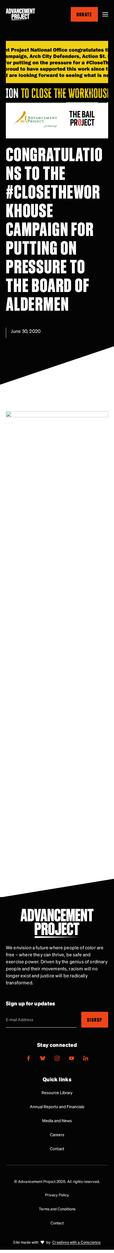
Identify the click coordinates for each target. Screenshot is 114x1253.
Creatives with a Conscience (76, 1242)
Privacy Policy (57, 1194)
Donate (84, 14)
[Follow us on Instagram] (57, 1058)
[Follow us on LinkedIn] (85, 1058)
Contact (57, 1148)
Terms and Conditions (57, 1208)
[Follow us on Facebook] (28, 1058)
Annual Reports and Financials (57, 1106)
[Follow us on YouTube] (71, 1058)
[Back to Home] (20, 14)
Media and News (57, 1120)
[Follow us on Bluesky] (42, 1058)
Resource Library (57, 1092)
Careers (57, 1134)
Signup (94, 1019)
